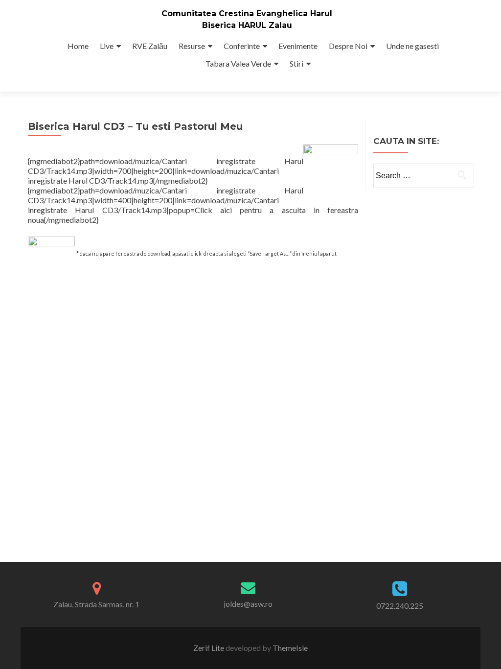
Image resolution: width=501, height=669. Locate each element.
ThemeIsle (290, 647)
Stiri (296, 63)
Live (107, 45)
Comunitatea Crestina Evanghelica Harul (246, 13)
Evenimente (298, 45)
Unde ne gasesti (412, 45)
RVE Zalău (149, 45)
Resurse (192, 45)
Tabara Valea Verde (238, 63)
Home (78, 45)
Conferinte (242, 45)
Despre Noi (348, 45)
